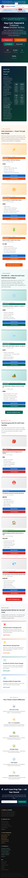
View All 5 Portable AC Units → (14, 412)
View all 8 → (3, 829)
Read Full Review (14, 175)
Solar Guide (3, 863)
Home (16, 3)
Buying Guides (19, 44)
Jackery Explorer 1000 (5, 834)
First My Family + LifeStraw (6, 826)
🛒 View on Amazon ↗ (14, 178)
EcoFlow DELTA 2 (4, 836)
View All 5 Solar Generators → (14, 265)
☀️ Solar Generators (19, 5)
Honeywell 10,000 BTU (5, 848)
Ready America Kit (4, 821)
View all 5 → (3, 843)
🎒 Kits (25, 3)
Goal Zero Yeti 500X (5, 841)
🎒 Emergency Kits (7, 40)
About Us (3, 866)
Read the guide (6, 635)
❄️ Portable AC (18, 7)
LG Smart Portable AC (5, 853)
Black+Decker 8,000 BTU (6, 850)
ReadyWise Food (4, 827)
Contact (20, 9)
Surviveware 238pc (5, 823)
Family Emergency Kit (5, 824)
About (16, 9)
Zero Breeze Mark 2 (5, 851)
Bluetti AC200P (4, 838)
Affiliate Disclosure (4, 869)
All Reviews (20, 3)
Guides (23, 7)
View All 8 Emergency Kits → (14, 599)
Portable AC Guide (4, 865)
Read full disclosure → (22, 11)
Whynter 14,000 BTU (5, 854)
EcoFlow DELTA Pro (5, 839)
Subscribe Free (22, 801)
